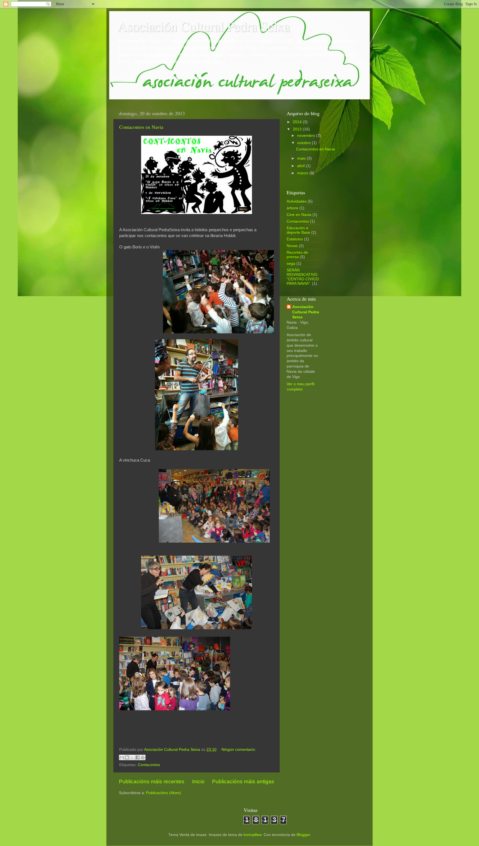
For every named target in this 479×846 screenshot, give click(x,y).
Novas (292, 246)
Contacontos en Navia (141, 127)
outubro (304, 143)
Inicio (198, 781)
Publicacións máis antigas (243, 781)
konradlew (252, 835)
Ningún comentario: (238, 749)
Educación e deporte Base (298, 230)
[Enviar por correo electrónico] (121, 757)
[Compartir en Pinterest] (143, 757)
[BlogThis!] (127, 757)
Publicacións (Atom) (163, 793)
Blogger (303, 835)
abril (301, 166)
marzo (303, 173)
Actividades (297, 201)
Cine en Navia (299, 215)
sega (291, 263)
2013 (298, 129)
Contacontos (149, 765)
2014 (298, 122)
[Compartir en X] (132, 757)
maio (302, 158)
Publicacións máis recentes (151, 781)
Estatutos (295, 239)
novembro (306, 136)
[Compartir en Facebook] (137, 757)
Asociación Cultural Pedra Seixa (204, 26)
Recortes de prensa (297, 254)
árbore (292, 208)
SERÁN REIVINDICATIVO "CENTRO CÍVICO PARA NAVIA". (303, 277)
